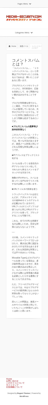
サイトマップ (12, 385)
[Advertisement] (24, 346)
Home (14, 46)
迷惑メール (24, 46)
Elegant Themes (23, 393)
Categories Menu (22, 32)
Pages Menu (23, 4)
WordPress (24, 396)
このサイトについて (15, 383)
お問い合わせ (12, 380)
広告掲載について (14, 387)
